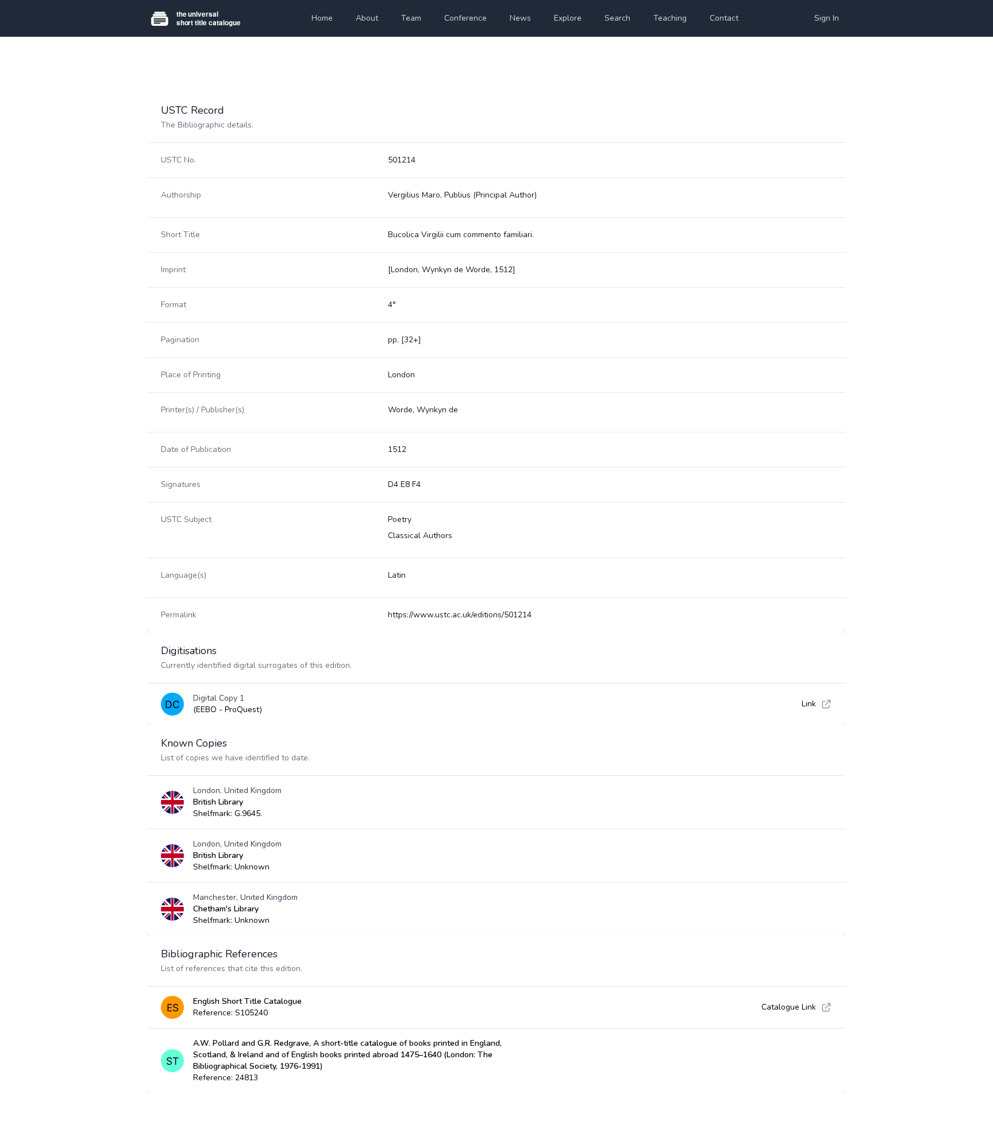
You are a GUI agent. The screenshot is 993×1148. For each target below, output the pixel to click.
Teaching (670, 18)
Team (411, 18)
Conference (465, 18)
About (367, 18)
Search (617, 18)
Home (322, 18)
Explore (568, 18)
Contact (724, 18)
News (520, 18)
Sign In (826, 18)
